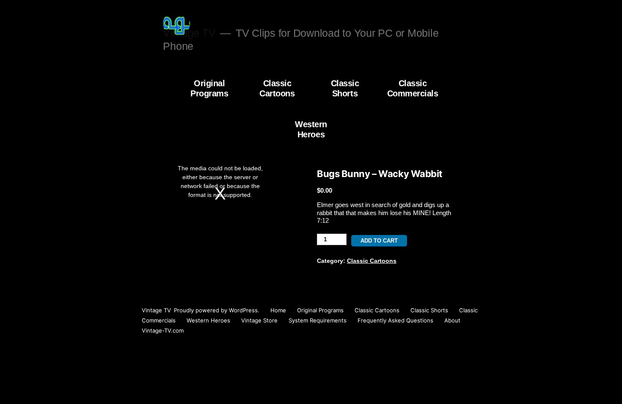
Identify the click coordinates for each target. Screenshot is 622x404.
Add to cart (379, 240)
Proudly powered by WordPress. (217, 310)
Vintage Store (259, 320)
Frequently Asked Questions (395, 320)
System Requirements (318, 320)
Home (278, 310)
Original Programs (209, 88)
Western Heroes (311, 129)
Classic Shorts (345, 88)
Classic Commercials (412, 88)
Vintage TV (156, 310)
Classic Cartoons (276, 88)
